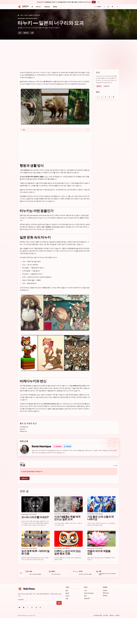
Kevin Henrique (21, 18)
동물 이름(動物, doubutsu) (49, 227)
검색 (59, 603)
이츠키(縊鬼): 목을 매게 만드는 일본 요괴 (67, 518)
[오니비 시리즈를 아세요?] (35, 504)
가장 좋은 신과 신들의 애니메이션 (100, 518)
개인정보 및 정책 (98, 615)
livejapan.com (23, 431)
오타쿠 (67, 596)
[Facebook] (23, 607)
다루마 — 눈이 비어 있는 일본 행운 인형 (67, 552)
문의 (85, 595)
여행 (66, 598)
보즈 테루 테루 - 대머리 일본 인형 (35, 552)
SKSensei (47, 6)
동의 (94, 2)
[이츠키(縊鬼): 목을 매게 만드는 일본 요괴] (68, 504)
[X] (27, 607)
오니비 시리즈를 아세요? (35, 517)
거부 (98, 2)
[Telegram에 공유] (113, 97)
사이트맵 (117, 615)
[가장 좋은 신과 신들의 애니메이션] (101, 504)
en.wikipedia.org (24, 426)
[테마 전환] (108, 6)
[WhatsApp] (40, 607)
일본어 (67, 593)
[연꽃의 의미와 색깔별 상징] (101, 539)
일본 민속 (26, 32)
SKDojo (55, 6)
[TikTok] (36, 607)
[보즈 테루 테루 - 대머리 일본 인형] (35, 539)
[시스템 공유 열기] (97, 97)
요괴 (22, 15)
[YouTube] (19, 607)
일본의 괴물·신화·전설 (54, 409)
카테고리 (38, 6)
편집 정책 (87, 598)
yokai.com (22, 429)
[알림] (112, 6)
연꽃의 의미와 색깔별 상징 (99, 552)
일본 (66, 590)
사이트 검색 (20, 599)
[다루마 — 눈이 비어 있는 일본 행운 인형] (68, 539)
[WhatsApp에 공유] (109, 97)
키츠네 (30, 388)
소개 (85, 590)
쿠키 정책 (89, 2)
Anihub (105, 590)
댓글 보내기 (24, 478)
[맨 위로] (117, 6)
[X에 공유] (101, 97)
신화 (32, 32)
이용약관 (111, 615)
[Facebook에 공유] (105, 97)
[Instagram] (32, 607)
